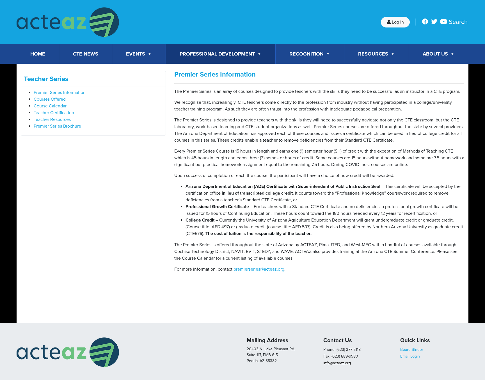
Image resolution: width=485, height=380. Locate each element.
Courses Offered (50, 99)
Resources (373, 54)
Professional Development (217, 54)
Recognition (306, 54)
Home (37, 54)
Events (135, 54)
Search (458, 22)
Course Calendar (50, 106)
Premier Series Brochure (57, 126)
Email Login (410, 356)
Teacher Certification (54, 113)
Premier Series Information (60, 92)
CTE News (85, 54)
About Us (435, 54)
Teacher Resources (52, 119)
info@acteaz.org (337, 363)
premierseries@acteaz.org (259, 269)
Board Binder (411, 349)
